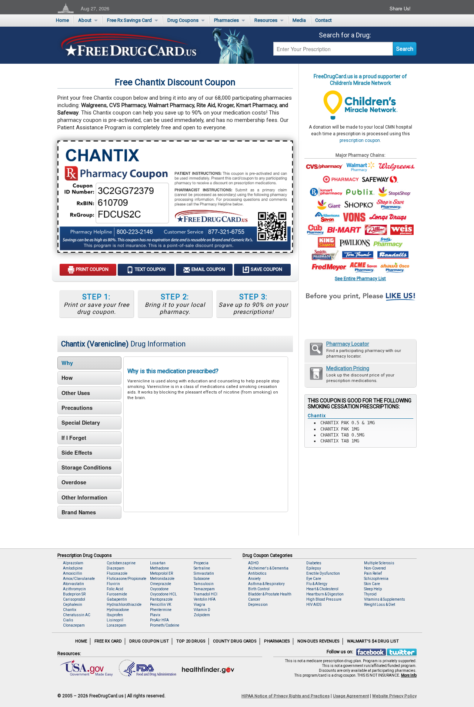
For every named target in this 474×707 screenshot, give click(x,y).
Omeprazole (160, 584)
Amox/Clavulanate (79, 579)
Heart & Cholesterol (322, 589)
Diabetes (313, 563)
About (84, 20)
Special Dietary (80, 422)
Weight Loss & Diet (379, 605)
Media (299, 20)
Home (62, 20)
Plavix (155, 615)
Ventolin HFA (205, 599)
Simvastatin (204, 573)
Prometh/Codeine (164, 625)
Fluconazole (117, 573)
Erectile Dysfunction (323, 573)
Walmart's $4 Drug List (373, 641)
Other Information (84, 497)
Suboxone (202, 579)
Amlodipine (73, 568)
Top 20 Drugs (191, 641)
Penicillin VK (160, 605)
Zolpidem (202, 615)
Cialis (68, 620)
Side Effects (76, 452)
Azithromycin (74, 589)
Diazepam (115, 568)
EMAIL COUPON (207, 269)
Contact (323, 20)
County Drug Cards (235, 641)
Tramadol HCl (205, 594)
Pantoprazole (161, 599)
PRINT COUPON (92, 269)
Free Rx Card (108, 641)
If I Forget (73, 437)
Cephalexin (72, 605)
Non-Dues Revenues (318, 641)
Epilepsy (313, 568)
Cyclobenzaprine (121, 563)
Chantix (69, 610)
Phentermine (160, 610)
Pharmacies (226, 20)
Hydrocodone (118, 610)
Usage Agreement (351, 696)
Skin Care (372, 584)
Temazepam (204, 589)
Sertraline (202, 568)
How (67, 377)
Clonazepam (74, 625)
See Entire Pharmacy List (360, 278)
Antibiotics (257, 573)
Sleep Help (373, 589)
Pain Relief (373, 573)
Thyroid (370, 594)
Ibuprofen (115, 615)
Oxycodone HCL (163, 594)
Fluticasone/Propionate (126, 579)
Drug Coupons (182, 20)
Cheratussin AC (76, 615)
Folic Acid (115, 589)
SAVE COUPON (266, 269)
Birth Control (259, 589)
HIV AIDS (313, 605)
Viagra (199, 605)
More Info (409, 675)
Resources (265, 20)
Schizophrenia (376, 579)
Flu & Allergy (316, 584)
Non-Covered (375, 568)
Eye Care (313, 579)
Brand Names (78, 512)
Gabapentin (117, 599)
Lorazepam (116, 625)
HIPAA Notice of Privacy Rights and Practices (285, 696)
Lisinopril (115, 620)
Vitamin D (202, 610)
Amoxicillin (72, 573)
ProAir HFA (159, 620)
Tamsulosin (204, 584)
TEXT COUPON (150, 269)
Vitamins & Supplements (384, 599)
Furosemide (117, 594)
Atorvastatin (73, 584)
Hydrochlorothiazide (124, 605)
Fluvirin (113, 584)
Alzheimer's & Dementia (268, 568)
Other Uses (75, 392)
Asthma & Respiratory (266, 584)
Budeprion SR (74, 594)
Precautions (77, 407)
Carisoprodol (74, 599)
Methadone (159, 568)
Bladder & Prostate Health (269, 594)
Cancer (254, 599)
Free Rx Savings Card (129, 20)
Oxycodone (159, 589)
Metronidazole (162, 579)
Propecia (201, 563)
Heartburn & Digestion (325, 594)
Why (67, 362)
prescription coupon (360, 140)
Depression (258, 605)
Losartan (158, 563)
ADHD (253, 563)
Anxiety (254, 579)
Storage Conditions (86, 467)
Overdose (73, 482)
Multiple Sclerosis (379, 563)
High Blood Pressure (323, 599)
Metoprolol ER (161, 573)
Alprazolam (73, 563)
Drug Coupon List (149, 641)
